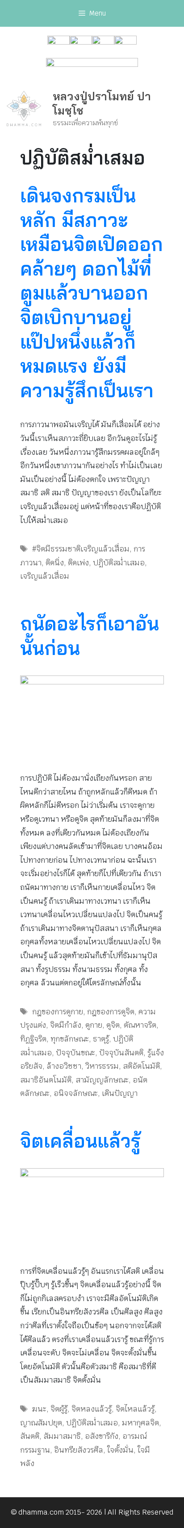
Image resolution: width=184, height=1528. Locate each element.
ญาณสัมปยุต (41, 1423)
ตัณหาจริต (140, 1025)
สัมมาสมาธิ (62, 1436)
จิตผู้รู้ (58, 1409)
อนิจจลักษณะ (76, 1093)
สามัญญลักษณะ (102, 1080)
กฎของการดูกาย (57, 1012)
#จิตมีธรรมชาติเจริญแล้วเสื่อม (81, 549)
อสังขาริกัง (101, 1436)
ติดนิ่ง (55, 563)
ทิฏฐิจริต (33, 1039)
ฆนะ (39, 1409)
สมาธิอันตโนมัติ (45, 1080)
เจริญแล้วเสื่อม (44, 576)
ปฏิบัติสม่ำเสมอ (119, 563)
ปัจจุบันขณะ (75, 1053)
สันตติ (29, 1436)
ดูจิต (113, 1025)
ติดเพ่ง (78, 563)
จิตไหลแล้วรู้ (135, 1409)
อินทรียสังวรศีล (78, 1450)
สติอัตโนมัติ (141, 1066)
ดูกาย (93, 1025)
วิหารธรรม (102, 1066)
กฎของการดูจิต (110, 1012)
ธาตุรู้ (101, 1039)
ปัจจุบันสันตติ (121, 1053)
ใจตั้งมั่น (120, 1450)
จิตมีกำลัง (65, 1025)
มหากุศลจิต (140, 1423)
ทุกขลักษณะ (69, 1039)
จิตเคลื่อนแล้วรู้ (80, 1141)
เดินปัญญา (120, 1093)
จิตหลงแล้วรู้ (91, 1409)
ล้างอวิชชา (63, 1066)
